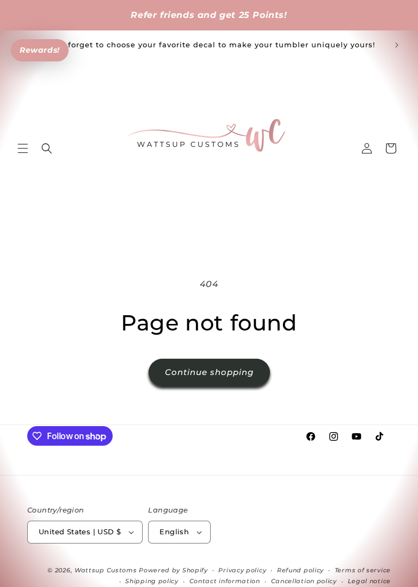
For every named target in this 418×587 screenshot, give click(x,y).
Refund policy (300, 570)
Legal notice (369, 581)
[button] (23, 148)
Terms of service (363, 570)
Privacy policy (242, 570)
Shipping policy (152, 581)
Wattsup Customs (106, 570)
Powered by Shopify (173, 570)
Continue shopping (209, 372)
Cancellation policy (304, 581)
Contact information (224, 581)
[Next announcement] (397, 45)
